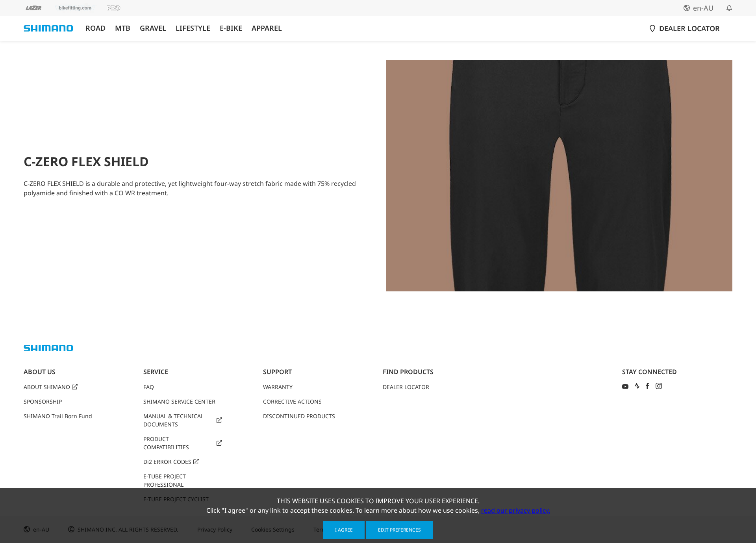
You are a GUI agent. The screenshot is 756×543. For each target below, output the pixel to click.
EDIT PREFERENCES (399, 529)
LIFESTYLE (193, 28)
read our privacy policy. (515, 510)
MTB (122, 28)
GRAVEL (153, 28)
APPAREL (267, 28)
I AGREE (344, 529)
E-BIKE (231, 28)
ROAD (95, 28)
